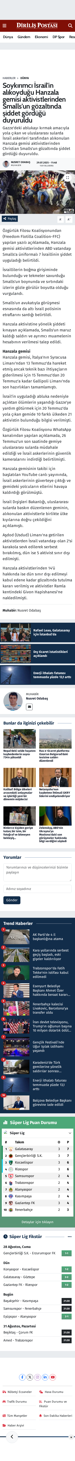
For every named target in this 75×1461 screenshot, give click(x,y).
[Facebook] (22, 1377)
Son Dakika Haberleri (58, 1416)
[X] (30, 1377)
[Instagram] (37, 1377)
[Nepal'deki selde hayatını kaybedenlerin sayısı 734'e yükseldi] (19, 739)
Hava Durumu (54, 1392)
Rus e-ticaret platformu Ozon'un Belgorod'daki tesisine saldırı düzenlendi (54, 755)
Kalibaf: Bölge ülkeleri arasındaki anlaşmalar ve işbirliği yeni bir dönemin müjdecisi (17, 794)
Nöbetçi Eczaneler (20, 1392)
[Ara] (70, 25)
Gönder (12, 900)
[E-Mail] (29, 707)
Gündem (24, 37)
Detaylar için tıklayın (37, 1222)
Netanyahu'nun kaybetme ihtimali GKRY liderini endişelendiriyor (54, 793)
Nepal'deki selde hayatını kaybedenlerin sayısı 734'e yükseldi (19, 754)
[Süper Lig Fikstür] (70, 1237)
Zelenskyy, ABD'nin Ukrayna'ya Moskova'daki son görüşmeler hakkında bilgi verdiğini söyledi (53, 834)
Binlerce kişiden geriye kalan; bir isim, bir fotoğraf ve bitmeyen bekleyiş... (18, 833)
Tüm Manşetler (17, 1416)
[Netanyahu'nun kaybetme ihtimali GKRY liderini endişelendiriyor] (55, 777)
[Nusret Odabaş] (13, 701)
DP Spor (59, 37)
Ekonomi (41, 37)
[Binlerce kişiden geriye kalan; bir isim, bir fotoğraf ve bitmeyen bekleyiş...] (19, 816)
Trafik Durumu (17, 1401)
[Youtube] (52, 1377)
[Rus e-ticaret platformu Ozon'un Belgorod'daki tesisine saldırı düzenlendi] (55, 739)
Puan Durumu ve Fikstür (53, 1404)
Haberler (9, 78)
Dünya (8, 37)
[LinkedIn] (45, 1377)
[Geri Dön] (12, 1437)
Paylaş (12, 218)
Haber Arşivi (16, 1425)
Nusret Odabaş (37, 698)
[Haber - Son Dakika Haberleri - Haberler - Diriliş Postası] (37, 25)
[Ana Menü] (4, 26)
